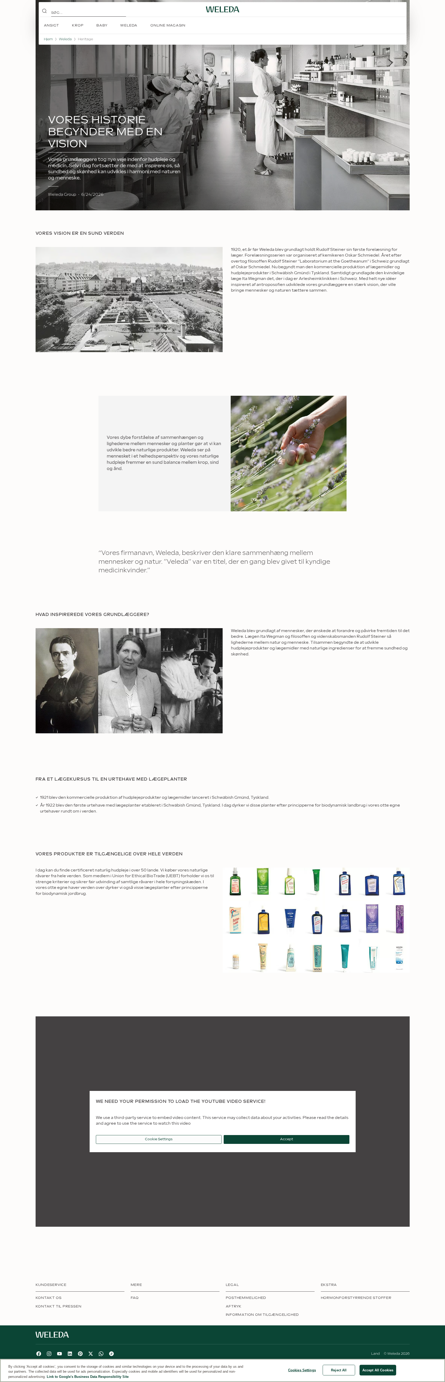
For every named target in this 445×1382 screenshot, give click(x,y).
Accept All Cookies (377, 1370)
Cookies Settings (302, 1370)
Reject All (339, 1370)
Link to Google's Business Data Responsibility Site (88, 1377)
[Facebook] (39, 1354)
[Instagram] (49, 1354)
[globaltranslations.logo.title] (222, 9)
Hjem (48, 39)
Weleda (65, 39)
